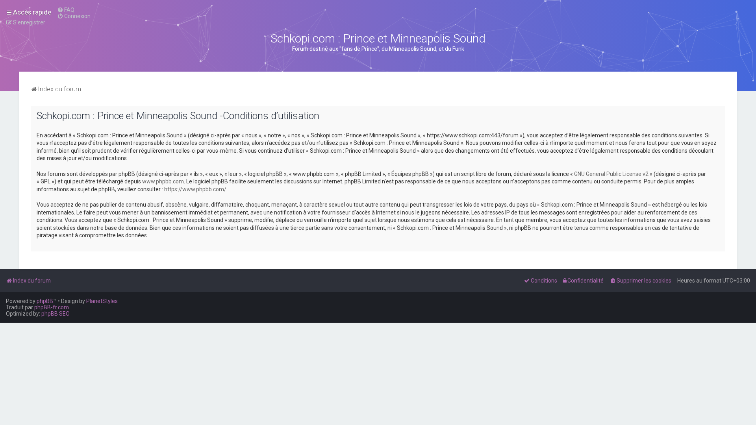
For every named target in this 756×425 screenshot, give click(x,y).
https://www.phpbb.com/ (195, 189)
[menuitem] (65, 10)
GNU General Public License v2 (611, 174)
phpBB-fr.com (51, 307)
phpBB (45, 301)
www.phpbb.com (163, 181)
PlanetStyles (102, 301)
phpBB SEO (55, 313)
